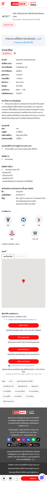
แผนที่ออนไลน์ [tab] (8, 256)
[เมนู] (3, 3)
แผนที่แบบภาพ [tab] (21, 256)
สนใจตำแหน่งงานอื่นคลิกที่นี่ (28, 40)
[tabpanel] (23, 283)
